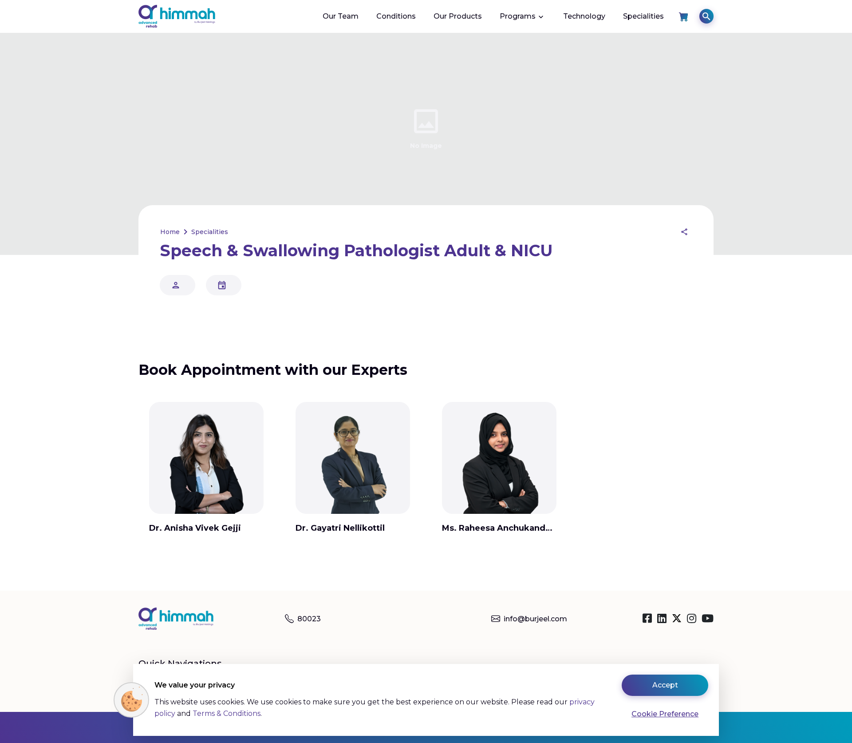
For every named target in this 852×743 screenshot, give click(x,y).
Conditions (396, 16)
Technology (584, 16)
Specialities (643, 16)
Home (170, 232)
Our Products (458, 16)
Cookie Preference (664, 714)
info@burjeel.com (535, 619)
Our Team (341, 16)
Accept (665, 685)
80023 (309, 619)
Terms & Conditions (226, 713)
